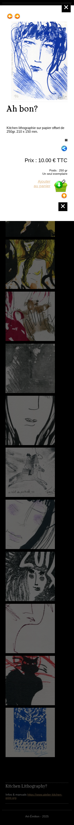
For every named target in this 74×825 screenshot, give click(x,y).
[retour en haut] (64, 194)
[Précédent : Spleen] (10, 14)
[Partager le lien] (64, 148)
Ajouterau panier (42, 183)
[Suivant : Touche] (17, 14)
